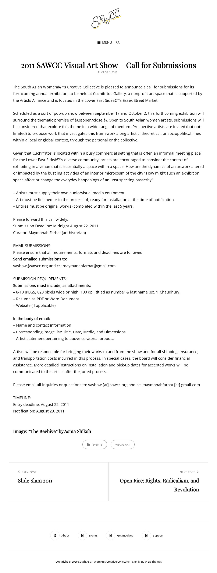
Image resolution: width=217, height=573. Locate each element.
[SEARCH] (118, 42)
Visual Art (122, 444)
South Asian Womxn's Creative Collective (103, 561)
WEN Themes (153, 561)
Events (97, 444)
